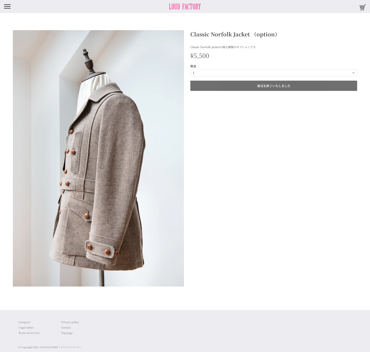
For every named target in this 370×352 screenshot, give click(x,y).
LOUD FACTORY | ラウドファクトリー (61, 347)
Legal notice (26, 327)
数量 (193, 66)
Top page (67, 332)
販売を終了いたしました (273, 86)
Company (24, 322)
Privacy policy (70, 322)
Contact (66, 327)
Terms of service (29, 332)
